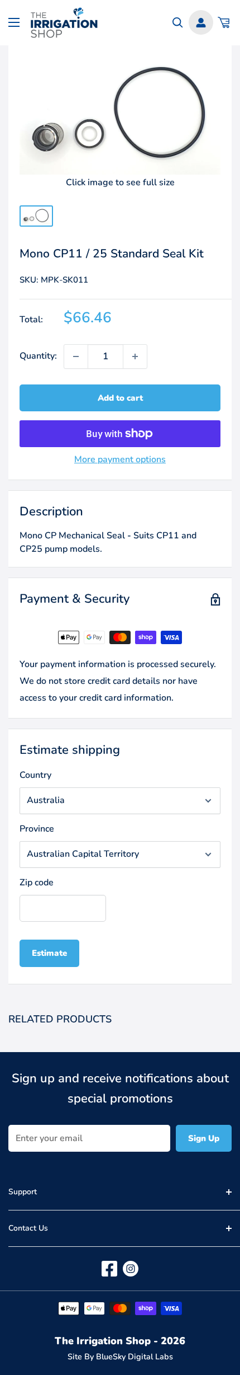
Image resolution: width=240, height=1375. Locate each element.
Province (37, 829)
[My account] (201, 22)
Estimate (49, 953)
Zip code (37, 882)
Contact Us (28, 1228)
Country (35, 775)
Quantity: (38, 356)
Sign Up (203, 1138)
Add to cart (120, 397)
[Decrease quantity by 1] (76, 356)
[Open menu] (14, 22)
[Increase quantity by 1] (135, 356)
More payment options (120, 459)
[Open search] (177, 22)
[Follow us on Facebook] (109, 1269)
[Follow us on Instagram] (130, 1269)
